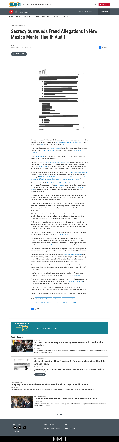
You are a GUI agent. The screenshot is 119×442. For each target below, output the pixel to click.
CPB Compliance (69, 425)
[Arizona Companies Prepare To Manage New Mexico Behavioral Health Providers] (22, 346)
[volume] (16, 12)
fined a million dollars (55, 245)
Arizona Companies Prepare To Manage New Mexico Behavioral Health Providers (68, 344)
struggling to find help (76, 281)
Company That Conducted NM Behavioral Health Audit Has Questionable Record (49, 384)
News (11, 16)
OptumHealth (43, 166)
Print (106, 47)
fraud (63, 144)
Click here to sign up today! (47, 329)
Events (36, 16)
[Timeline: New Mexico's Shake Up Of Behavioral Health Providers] (22, 402)
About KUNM (46, 16)
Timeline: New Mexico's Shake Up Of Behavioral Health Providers (65, 398)
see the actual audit (49, 150)
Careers (65, 16)
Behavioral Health (68, 299)
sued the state (60, 185)
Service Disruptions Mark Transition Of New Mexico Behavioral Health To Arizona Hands (69, 362)
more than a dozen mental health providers (68, 142)
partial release (40, 156)
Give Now (105, 4)
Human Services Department (43, 302)
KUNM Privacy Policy (70, 428)
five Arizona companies (73, 275)
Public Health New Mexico (18, 25)
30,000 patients (56, 148)
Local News (37, 340)
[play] (11, 12)
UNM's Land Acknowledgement (52, 428)
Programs (27, 16)
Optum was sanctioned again (72, 254)
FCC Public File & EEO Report (51, 425)
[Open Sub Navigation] (14, 16)
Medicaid (57, 299)
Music (18, 16)
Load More (59, 414)
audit (41, 144)
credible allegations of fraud (78, 172)
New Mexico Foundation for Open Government (62, 183)
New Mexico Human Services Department (56, 162)
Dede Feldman (63, 234)
